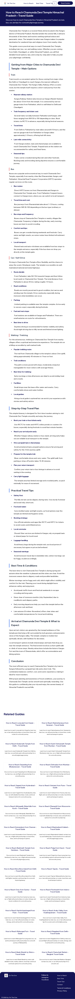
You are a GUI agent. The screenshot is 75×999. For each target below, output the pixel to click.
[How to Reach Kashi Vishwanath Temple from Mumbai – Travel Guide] (55, 749)
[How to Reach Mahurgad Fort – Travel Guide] (20, 937)
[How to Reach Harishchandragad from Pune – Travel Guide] (20, 916)
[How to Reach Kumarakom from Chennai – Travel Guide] (20, 833)
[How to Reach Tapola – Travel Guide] (55, 874)
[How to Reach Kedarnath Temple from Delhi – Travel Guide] (20, 749)
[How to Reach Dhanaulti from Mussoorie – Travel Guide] (55, 812)
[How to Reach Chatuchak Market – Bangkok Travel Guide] (55, 958)
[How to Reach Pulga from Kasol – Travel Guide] (55, 854)
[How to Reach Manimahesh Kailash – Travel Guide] (55, 833)
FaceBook (45, 980)
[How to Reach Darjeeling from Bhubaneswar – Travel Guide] (20, 770)
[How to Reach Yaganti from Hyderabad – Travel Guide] (20, 791)
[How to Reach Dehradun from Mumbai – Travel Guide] (55, 770)
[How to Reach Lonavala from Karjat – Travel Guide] (20, 729)
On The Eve (11, 3)
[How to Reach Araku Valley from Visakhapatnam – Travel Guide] (55, 916)
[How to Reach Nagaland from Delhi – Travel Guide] (55, 937)
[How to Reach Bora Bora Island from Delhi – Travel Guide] (20, 874)
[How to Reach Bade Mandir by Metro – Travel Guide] (20, 958)
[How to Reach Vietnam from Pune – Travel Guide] (55, 791)
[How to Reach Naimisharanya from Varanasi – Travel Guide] (55, 729)
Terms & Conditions (64, 988)
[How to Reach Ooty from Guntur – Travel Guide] (20, 895)
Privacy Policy (62, 991)
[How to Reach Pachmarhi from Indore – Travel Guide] (55, 895)
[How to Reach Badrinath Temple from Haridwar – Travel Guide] (20, 854)
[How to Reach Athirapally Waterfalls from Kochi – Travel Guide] (20, 812)
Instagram (45, 977)
